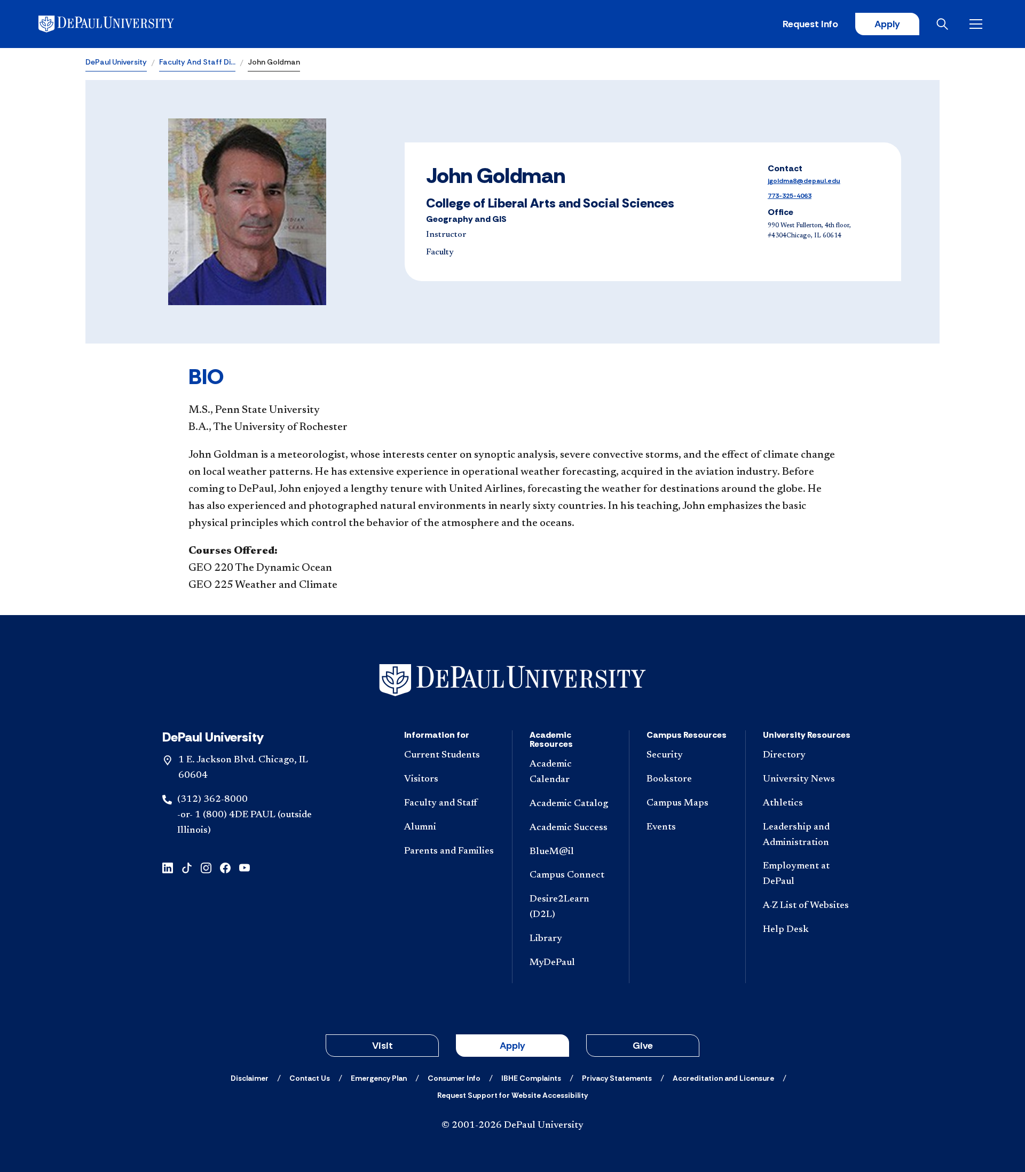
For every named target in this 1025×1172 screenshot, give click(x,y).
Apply (887, 24)
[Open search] (944, 24)
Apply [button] (512, 1045)
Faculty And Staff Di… (197, 62)
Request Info (810, 24)
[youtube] (244, 866)
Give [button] (643, 1045)
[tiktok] (187, 866)
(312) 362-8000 (212, 799)
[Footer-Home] (512, 680)
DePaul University (116, 62)
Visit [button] (382, 1045)
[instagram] (206, 866)
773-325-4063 (789, 196)
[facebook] (225, 866)
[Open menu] (978, 24)
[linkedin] (167, 866)
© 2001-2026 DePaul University (512, 1125)
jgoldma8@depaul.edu (804, 181)
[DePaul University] (121, 24)
